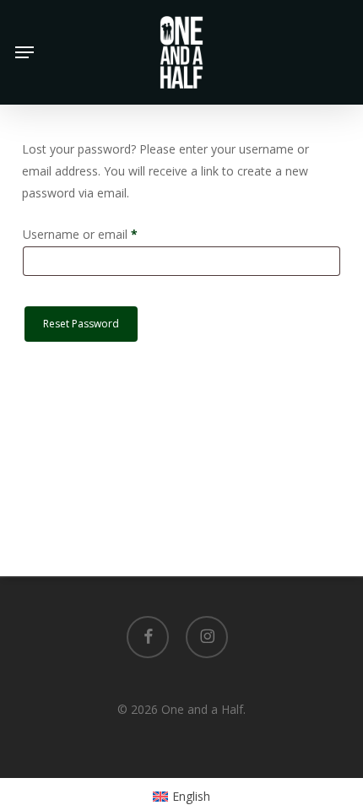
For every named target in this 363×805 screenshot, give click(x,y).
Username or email (104, 233)
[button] (24, 52)
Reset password (81, 323)
